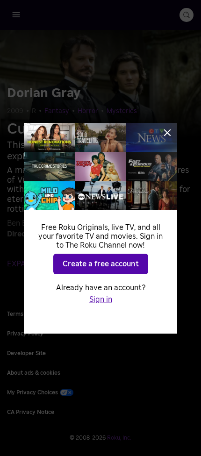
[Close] (167, 132)
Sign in (100, 299)
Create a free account (101, 264)
